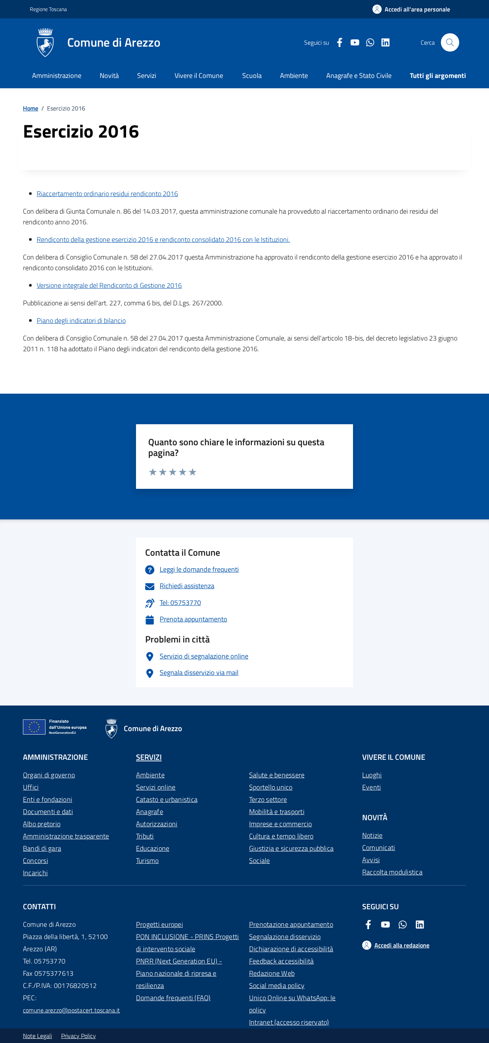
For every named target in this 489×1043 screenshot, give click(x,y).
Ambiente (150, 775)
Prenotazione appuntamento (291, 924)
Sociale (259, 860)
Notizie (372, 835)
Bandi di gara (42, 848)
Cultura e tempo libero (281, 836)
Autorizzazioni (156, 824)
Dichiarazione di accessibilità (291, 949)
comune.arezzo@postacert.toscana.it (71, 1010)
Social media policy (277, 985)
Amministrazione (56, 75)
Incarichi (35, 873)
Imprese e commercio (280, 824)
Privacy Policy (78, 1035)
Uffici (31, 787)
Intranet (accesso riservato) (289, 1022)
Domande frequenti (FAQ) (173, 998)
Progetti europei (159, 924)
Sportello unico (271, 787)
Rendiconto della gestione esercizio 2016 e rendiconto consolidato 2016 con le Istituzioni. (163, 239)
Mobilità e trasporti (276, 811)
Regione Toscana (48, 9)
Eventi (371, 787)
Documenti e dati (48, 811)
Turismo (147, 860)
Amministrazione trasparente (66, 836)
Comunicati (378, 847)
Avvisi (371, 860)
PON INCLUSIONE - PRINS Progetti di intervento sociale (187, 942)
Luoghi (372, 775)
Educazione (152, 848)
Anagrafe (149, 811)
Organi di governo (49, 775)
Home (30, 108)
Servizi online (155, 787)
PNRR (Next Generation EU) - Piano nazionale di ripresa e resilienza (179, 973)
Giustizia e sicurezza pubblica (291, 848)
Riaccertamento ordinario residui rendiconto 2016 (107, 193)
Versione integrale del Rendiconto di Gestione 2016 (109, 285)
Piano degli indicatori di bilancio (81, 320)
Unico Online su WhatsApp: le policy (292, 1004)
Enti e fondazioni (47, 799)
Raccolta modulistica (392, 872)
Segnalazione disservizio (285, 936)
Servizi (146, 75)
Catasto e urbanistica (167, 799)
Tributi (145, 836)
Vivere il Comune (199, 75)
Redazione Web (272, 973)
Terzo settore (268, 799)
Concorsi (35, 860)
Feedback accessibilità (281, 961)
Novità (109, 75)
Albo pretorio (41, 824)
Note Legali (37, 1035)
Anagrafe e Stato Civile (359, 75)
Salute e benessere (276, 775)
